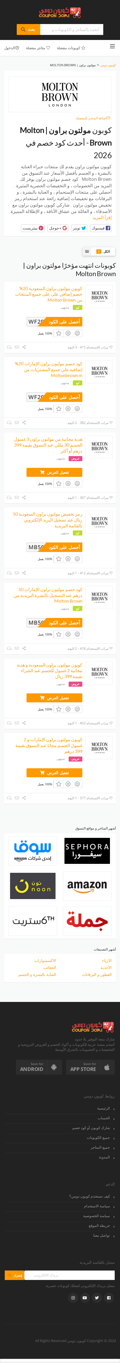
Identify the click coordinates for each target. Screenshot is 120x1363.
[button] (101, 228)
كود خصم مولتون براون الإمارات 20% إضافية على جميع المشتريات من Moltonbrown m (48, 369)
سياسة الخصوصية (96, 1215)
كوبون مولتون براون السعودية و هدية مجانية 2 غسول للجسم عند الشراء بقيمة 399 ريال (49, 670)
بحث (28, 29)
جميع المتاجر (100, 1147)
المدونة (104, 1157)
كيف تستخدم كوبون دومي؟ (89, 1196)
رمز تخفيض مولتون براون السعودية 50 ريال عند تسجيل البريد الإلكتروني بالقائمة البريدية (47, 519)
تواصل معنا (101, 1235)
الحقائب (49, 967)
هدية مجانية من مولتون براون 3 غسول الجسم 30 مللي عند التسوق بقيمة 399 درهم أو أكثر (48, 444)
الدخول (9, 47)
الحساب (104, 1118)
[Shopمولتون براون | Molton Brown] (60, 94)
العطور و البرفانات (97, 974)
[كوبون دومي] (60, 12)
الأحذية (106, 967)
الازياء (107, 960)
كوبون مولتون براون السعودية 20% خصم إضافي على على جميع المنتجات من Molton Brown (48, 294)
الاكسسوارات (45, 960)
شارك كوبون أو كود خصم (91, 1127)
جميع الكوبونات (98, 1137)
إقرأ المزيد (102, 217)
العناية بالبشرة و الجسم (37, 974)
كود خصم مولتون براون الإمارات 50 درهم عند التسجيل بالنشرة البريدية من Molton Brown (48, 595)
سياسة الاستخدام (97, 1206)
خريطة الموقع (99, 1225)
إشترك (14, 1275)
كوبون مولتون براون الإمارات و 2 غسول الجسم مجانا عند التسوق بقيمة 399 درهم (48, 745)
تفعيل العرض (57, 472)
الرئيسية (103, 1108)
